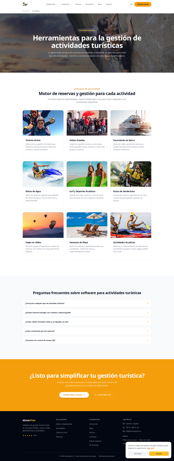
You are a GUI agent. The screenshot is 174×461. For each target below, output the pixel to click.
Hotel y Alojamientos (64, 424)
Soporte (109, 4)
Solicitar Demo (143, 4)
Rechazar (138, 453)
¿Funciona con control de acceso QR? (40, 340)
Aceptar (159, 453)
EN (131, 4)
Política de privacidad (130, 440)
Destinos (59, 437)
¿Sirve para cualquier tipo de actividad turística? (44, 303)
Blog (100, 4)
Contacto (92, 437)
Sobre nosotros (95, 441)
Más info (150, 448)
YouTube (95, 445)
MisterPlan (26, 11)
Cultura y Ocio (61, 432)
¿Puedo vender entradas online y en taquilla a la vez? (46, 322)
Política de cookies (145, 440)
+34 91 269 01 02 (104, 395)
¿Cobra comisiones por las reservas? (40, 331)
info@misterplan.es (133, 431)
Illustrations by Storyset (106, 456)
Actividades (60, 428)
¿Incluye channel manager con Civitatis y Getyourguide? (48, 312)
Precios (78, 4)
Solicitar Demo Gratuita (72, 395)
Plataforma (50, 4)
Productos (65, 4)
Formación (89, 4)
